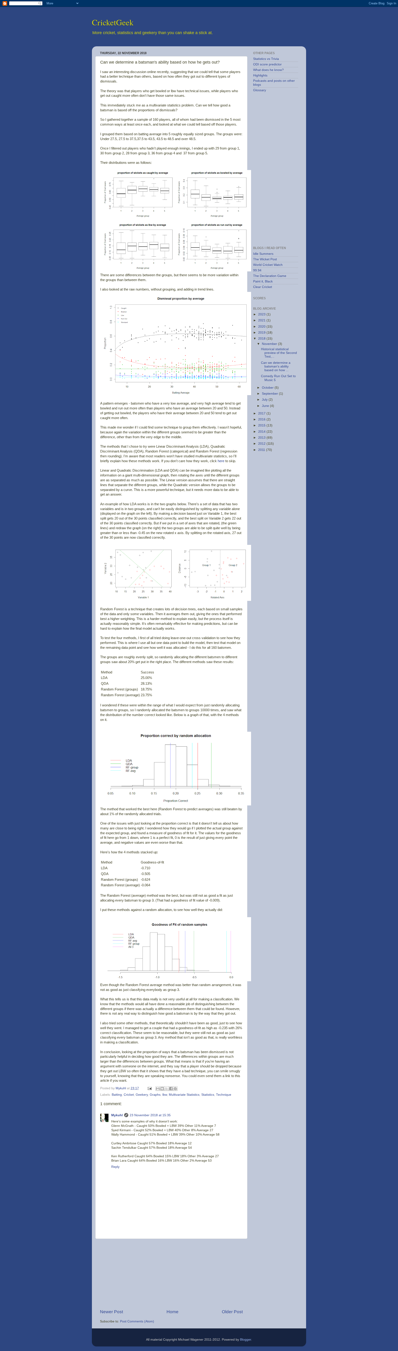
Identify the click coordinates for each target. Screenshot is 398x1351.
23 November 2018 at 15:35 (150, 1115)
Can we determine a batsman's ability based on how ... (275, 366)
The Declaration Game (269, 276)
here (221, 461)
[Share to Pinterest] (175, 1088)
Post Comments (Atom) (137, 1321)
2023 (262, 314)
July (265, 399)
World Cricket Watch (268, 265)
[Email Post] (149, 1088)
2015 (262, 425)
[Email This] (157, 1088)
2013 (262, 437)
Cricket (129, 1094)
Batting (117, 1094)
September (270, 393)
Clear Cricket (262, 287)
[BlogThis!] (162, 1088)
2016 (262, 419)
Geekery (142, 1094)
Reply (115, 1167)
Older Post (232, 1311)
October (268, 387)
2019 (262, 332)
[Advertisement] (171, 1274)
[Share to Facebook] (171, 1088)
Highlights (260, 75)
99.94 (257, 270)
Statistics (207, 1094)
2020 (262, 326)
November (270, 344)
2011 (262, 450)
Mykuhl (121, 1088)
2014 (262, 431)
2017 (262, 413)
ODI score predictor (267, 64)
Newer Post (111, 1311)
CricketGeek (113, 22)
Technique (223, 1094)
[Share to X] (166, 1088)
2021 (262, 320)
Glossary (259, 90)
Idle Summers (263, 254)
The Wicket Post (265, 259)
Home (173, 1311)
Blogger (245, 1339)
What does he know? (268, 70)
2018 (262, 338)
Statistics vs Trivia (266, 59)
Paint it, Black (263, 281)
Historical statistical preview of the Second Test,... (279, 352)
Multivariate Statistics (184, 1094)
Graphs (155, 1094)
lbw (164, 1094)
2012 (262, 443)
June (266, 406)
